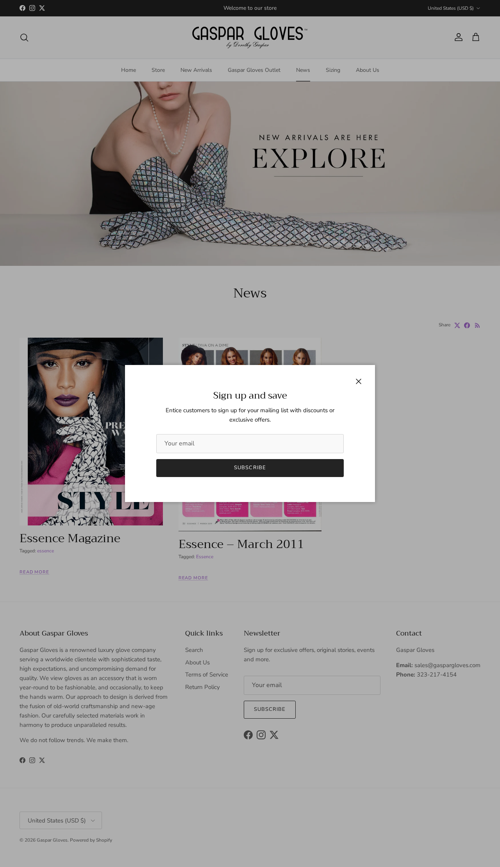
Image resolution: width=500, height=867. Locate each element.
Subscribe (250, 467)
